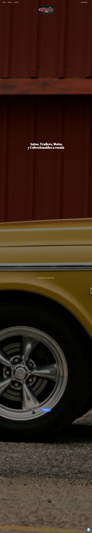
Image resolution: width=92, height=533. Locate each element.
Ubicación (10, 2)
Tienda (4, 2)
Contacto (16, 2)
